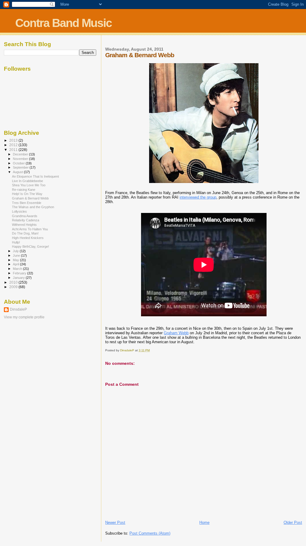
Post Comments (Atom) (149, 533)
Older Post (293, 522)
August (18, 172)
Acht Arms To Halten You (30, 229)
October (19, 163)
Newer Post (115, 522)
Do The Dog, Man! (25, 233)
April (16, 264)
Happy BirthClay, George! (30, 246)
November (21, 159)
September (21, 167)
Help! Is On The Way (27, 194)
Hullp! (16, 242)
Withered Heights (24, 224)
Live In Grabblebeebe (27, 181)
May (16, 260)
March (18, 268)
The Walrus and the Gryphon (33, 207)
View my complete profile (24, 317)
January (19, 277)
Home (204, 522)
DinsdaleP (18, 309)
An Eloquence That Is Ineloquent (35, 176)
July (16, 251)
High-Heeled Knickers (28, 238)
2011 (14, 150)
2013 (14, 140)
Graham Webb (176, 333)
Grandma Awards (24, 216)
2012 (14, 145)
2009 (14, 287)
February (20, 273)
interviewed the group (198, 197)
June (17, 255)
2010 (14, 282)
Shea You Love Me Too (28, 185)
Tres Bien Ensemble (26, 203)
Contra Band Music (63, 22)
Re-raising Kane (23, 189)
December (21, 154)
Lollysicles (19, 211)
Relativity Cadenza (25, 220)
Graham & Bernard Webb (30, 198)
